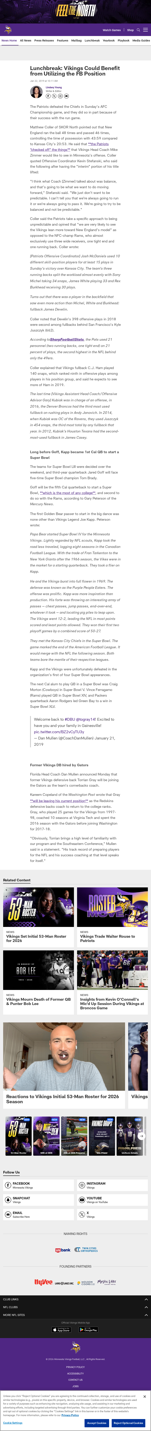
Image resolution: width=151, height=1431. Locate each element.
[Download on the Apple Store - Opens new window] (61, 1330)
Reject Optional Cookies (128, 1423)
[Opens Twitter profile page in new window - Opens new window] (54, 96)
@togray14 (85, 719)
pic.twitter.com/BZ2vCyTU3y (59, 731)
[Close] (144, 1396)
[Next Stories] (141, 1136)
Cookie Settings (12, 1422)
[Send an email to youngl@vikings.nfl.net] (66, 96)
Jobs (75, 1386)
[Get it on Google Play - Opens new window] (88, 1331)
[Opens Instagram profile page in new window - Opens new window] (60, 96)
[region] (75, 1410)
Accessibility (75, 1373)
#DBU (70, 719)
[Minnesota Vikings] (75, 1348)
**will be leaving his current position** (59, 801)
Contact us (75, 1379)
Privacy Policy (75, 1367)
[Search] (138, 29)
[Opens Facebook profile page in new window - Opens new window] (48, 96)
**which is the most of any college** (67, 493)
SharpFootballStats (67, 340)
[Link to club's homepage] (8, 28)
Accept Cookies (96, 1423)
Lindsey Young (54, 87)
